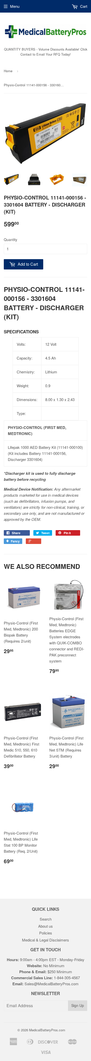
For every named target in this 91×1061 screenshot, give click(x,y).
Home (8, 70)
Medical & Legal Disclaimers (45, 939)
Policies (45, 932)
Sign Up (77, 1005)
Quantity (10, 239)
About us (45, 926)
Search (46, 919)
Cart (83, 6)
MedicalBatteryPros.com (47, 1030)
